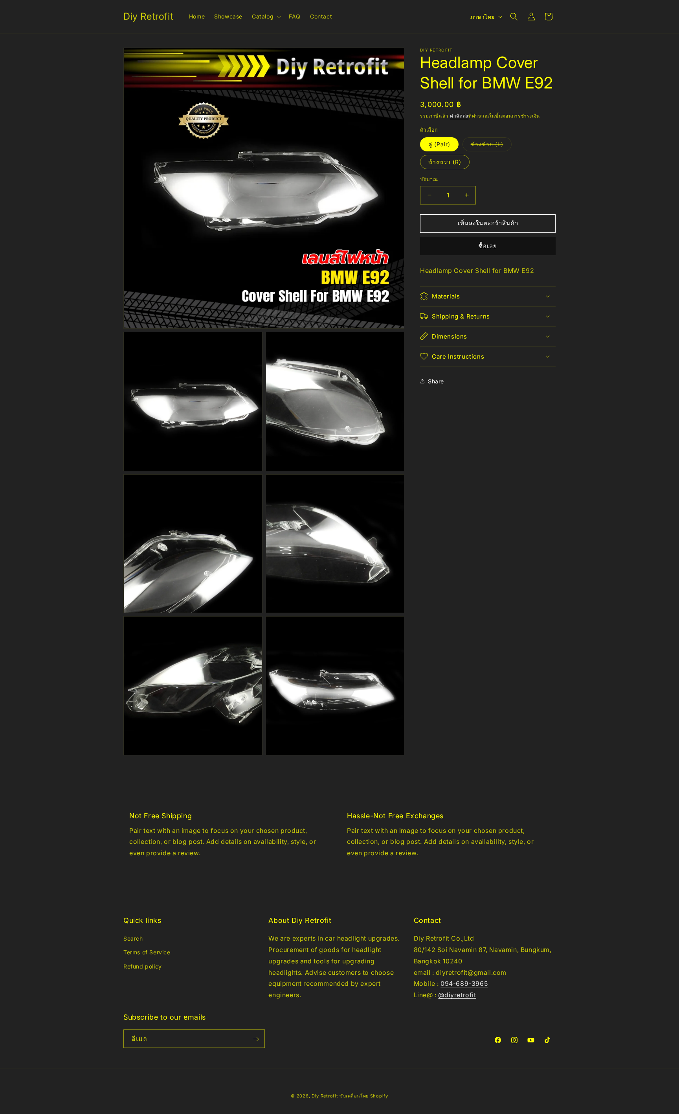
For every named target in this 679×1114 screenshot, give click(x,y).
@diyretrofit (457, 995)
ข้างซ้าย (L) (491, 145)
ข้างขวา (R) (444, 161)
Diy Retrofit (325, 1096)
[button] (265, 16)
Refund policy (142, 966)
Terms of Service (147, 952)
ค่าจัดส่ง (459, 116)
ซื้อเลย (488, 246)
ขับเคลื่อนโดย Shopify (364, 1096)
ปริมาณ (429, 179)
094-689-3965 (464, 984)
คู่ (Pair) (439, 144)
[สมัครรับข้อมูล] (255, 1039)
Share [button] (436, 381)
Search (133, 938)
